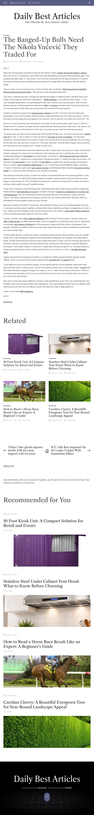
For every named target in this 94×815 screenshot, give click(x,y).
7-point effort (44, 162)
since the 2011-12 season (59, 260)
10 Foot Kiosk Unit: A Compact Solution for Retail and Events (23, 363)
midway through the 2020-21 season (72, 73)
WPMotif (68, 788)
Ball (46, 105)
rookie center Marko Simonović (77, 211)
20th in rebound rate (11, 221)
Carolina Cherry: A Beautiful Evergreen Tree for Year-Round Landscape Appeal (69, 412)
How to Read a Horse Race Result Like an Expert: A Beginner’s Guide (21, 412)
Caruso (55, 105)
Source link (7, 302)
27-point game (18, 162)
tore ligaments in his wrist (27, 192)
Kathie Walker (26, 61)
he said (83, 267)
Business (8, 358)
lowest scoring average (41, 113)
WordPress (42, 788)
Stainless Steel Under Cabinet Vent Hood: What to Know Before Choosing (68, 365)
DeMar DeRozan (50, 100)
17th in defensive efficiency (33, 219)
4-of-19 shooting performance (29, 165)
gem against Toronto (40, 168)
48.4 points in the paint (24, 224)
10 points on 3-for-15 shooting (60, 137)
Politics (7, 35)
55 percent (28, 156)
